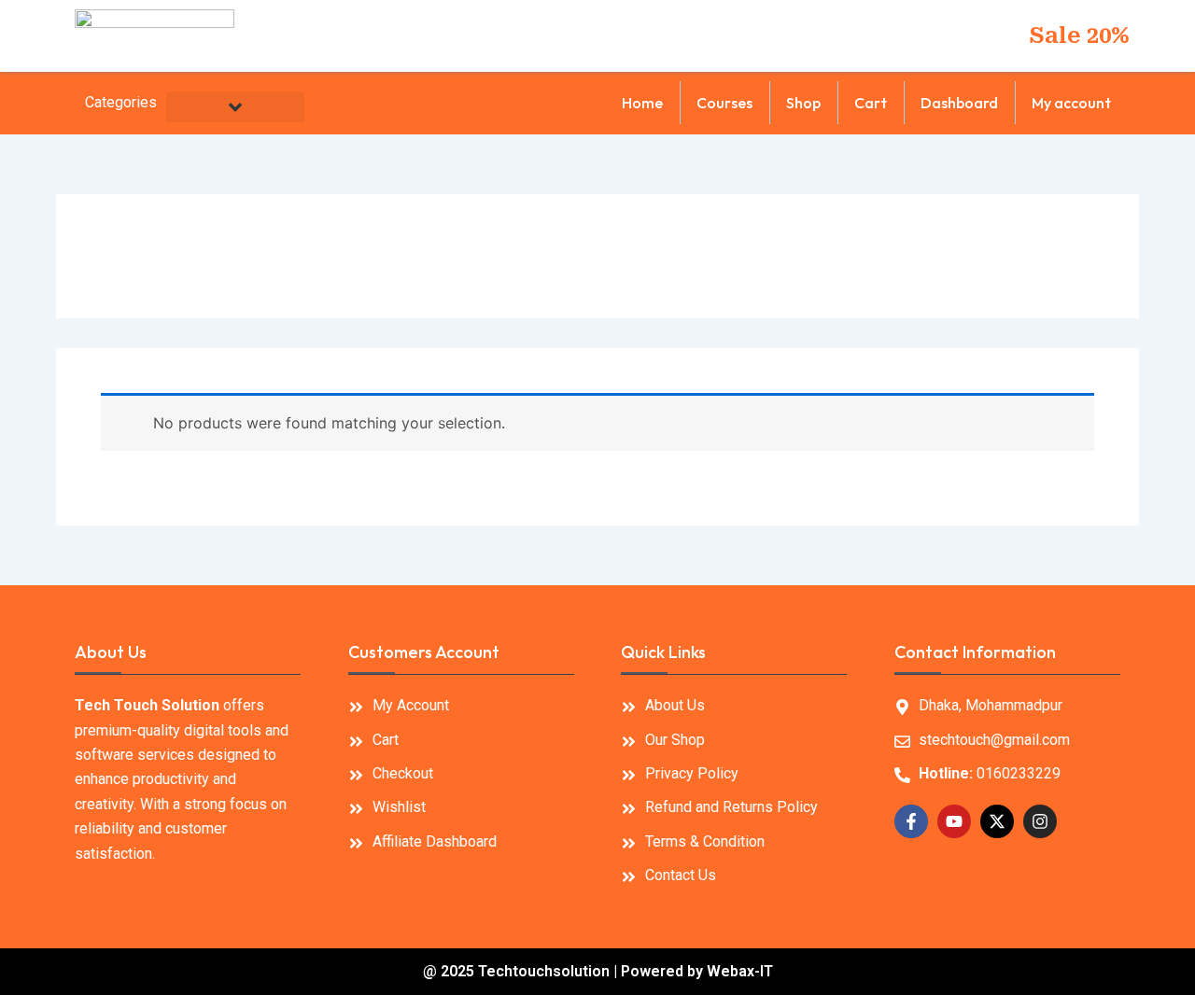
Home (642, 102)
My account (1071, 102)
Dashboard (959, 102)
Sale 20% (1079, 35)
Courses (724, 102)
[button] (235, 106)
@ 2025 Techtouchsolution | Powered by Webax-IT (598, 971)
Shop (803, 102)
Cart (870, 102)
